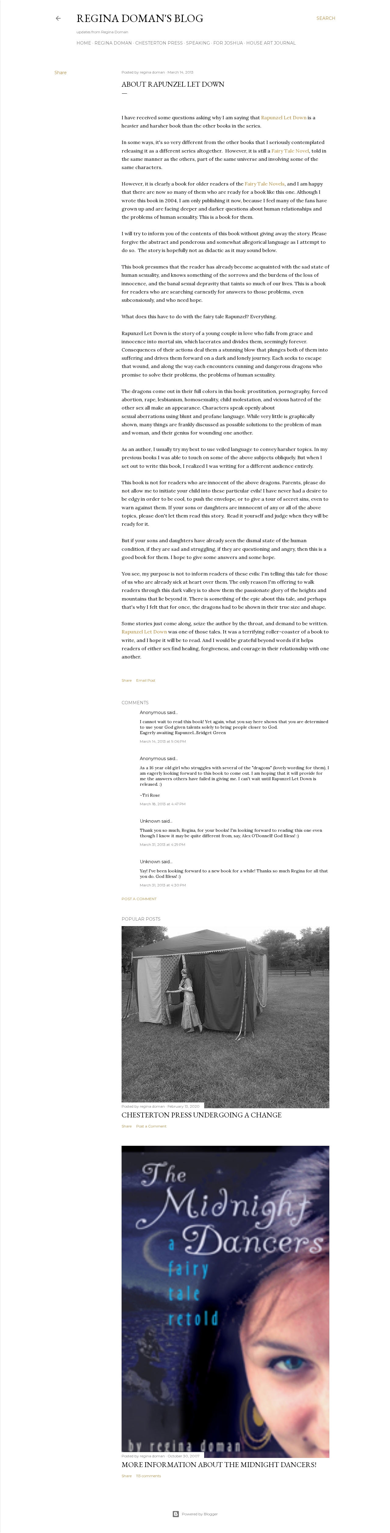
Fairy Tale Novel (290, 151)
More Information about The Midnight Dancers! (219, 1464)
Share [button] (61, 72)
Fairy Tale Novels (265, 184)
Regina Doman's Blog (140, 18)
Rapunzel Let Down (283, 117)
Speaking (198, 43)
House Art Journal (271, 43)
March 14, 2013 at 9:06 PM (163, 741)
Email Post (145, 680)
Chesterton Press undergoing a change (202, 1115)
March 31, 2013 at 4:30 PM (163, 885)
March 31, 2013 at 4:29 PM (162, 844)
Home (83, 43)
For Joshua (228, 43)
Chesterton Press (159, 43)
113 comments (148, 1475)
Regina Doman (113, 43)
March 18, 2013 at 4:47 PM (163, 804)
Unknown (150, 821)
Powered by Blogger (200, 1514)
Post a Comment (139, 898)
